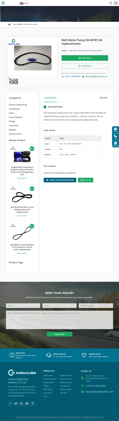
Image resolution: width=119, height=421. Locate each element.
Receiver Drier (48, 382)
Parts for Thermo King (18, 105)
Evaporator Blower (50, 379)
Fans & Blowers (15, 117)
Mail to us (85, 180)
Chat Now (86, 65)
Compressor (48, 375)
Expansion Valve (66, 382)
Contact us (86, 371)
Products (48, 371)
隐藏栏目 (20, 24)
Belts (36, 24)
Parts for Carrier (29, 24)
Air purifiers (47, 393)
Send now (59, 334)
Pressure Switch (66, 389)
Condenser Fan (65, 379)
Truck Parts (13, 126)
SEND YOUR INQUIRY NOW (62, 180)
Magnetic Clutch (66, 375)
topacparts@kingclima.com (96, 76)
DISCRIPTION (50, 97)
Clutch (11, 113)
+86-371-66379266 (72, 76)
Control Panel (65, 386)
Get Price (86, 58)
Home (15, 24)
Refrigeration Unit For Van (93, 417)
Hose (45, 396)
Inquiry (103, 97)
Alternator (63, 393)
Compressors (14, 109)
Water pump (47, 389)
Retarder (12, 130)
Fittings (12, 121)
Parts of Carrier (15, 134)
